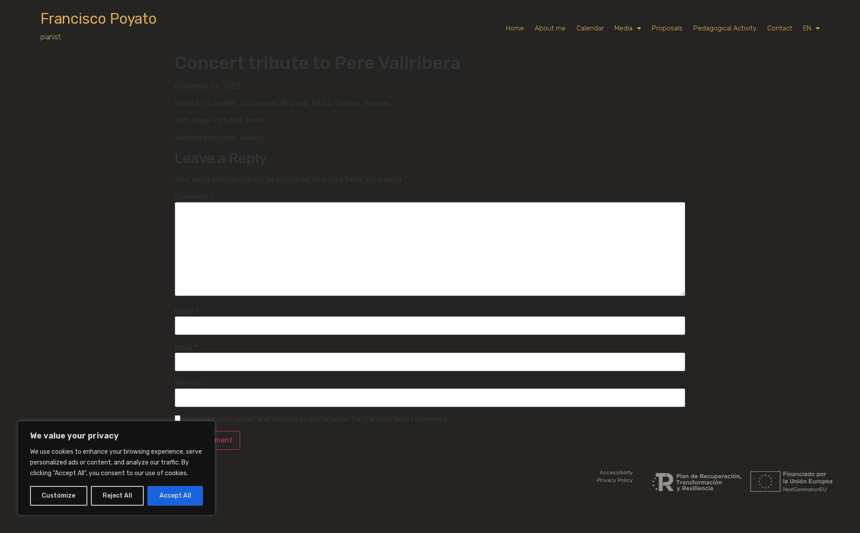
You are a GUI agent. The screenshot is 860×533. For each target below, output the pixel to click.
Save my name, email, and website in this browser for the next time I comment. (315, 419)
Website (188, 383)
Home (515, 28)
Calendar (590, 28)
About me (550, 28)
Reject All (117, 495)
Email (186, 347)
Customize (58, 495)
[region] (116, 468)
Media (623, 28)
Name (187, 311)
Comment (194, 197)
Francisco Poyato (98, 18)
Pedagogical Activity (725, 28)
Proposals (667, 28)
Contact (779, 28)
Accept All (175, 495)
